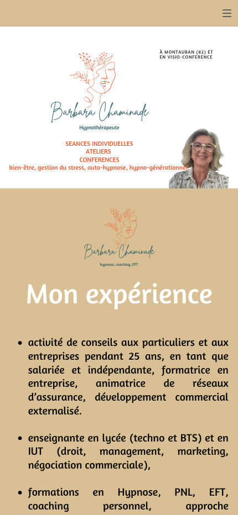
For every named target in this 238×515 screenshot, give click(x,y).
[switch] (227, 13)
